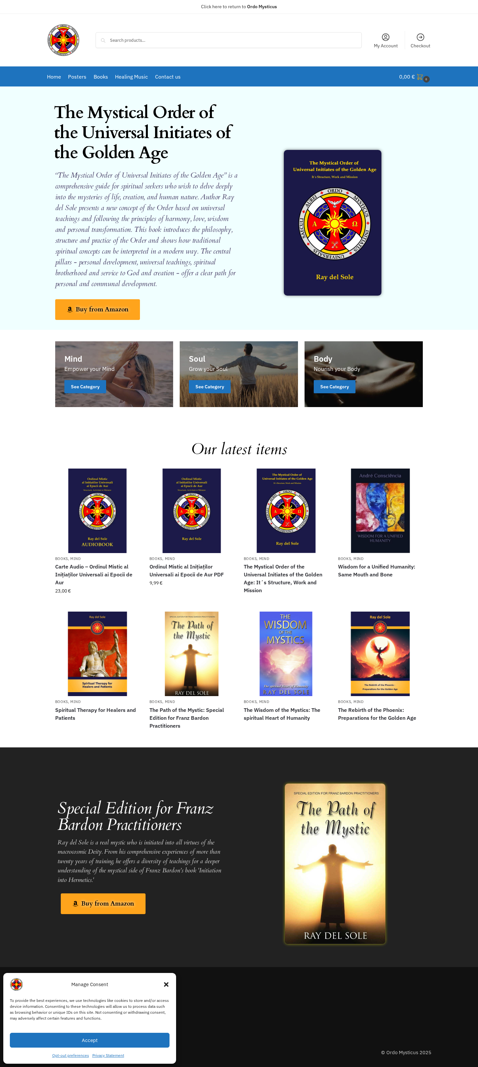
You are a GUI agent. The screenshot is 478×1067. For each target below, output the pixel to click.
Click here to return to (239, 7)
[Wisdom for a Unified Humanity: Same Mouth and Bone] (380, 511)
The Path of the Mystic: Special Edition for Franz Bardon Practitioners (186, 718)
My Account (386, 46)
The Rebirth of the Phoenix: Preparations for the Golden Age (377, 714)
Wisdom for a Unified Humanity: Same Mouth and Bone (376, 570)
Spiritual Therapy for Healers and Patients (95, 714)
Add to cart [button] (97, 605)
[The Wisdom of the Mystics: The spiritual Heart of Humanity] (286, 654)
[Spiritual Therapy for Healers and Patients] (97, 654)
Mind (75, 558)
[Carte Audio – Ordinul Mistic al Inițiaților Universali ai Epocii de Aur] (97, 511)
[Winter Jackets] (364, 374)
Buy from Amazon (286, 602)
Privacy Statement (108, 1055)
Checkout (420, 46)
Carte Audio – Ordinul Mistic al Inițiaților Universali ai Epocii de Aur (93, 574)
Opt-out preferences (70, 1055)
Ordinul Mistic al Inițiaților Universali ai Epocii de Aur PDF (186, 570)
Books (61, 558)
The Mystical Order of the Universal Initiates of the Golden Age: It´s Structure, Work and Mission (283, 578)
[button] (166, 984)
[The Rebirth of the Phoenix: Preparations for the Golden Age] (380, 654)
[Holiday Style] (239, 374)
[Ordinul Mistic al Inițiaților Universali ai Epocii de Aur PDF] (191, 511)
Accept (90, 1040)
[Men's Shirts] (114, 374)
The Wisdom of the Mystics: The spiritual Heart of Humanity (282, 714)
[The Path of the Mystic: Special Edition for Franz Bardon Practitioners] (191, 654)
